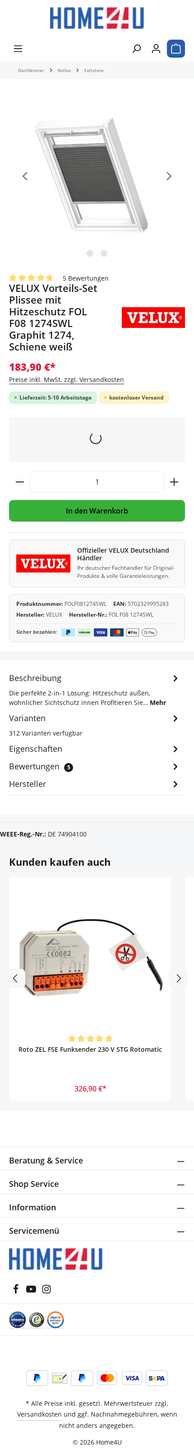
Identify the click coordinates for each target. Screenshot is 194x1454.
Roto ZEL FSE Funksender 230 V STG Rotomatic (90, 1049)
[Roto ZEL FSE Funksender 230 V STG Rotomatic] (90, 957)
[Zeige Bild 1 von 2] (90, 253)
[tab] (94, 689)
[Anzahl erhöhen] (174, 482)
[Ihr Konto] (156, 49)
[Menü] (18, 49)
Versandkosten (39, 1414)
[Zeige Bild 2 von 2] (104, 253)
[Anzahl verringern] (19, 482)
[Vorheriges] (25, 176)
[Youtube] (32, 1291)
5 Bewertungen (86, 277)
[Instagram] (46, 1291)
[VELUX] (153, 317)
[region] (97, 176)
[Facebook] (17, 1291)
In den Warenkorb (97, 511)
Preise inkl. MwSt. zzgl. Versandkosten (66, 379)
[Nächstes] (168, 176)
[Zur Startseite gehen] (96, 18)
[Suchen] (136, 49)
